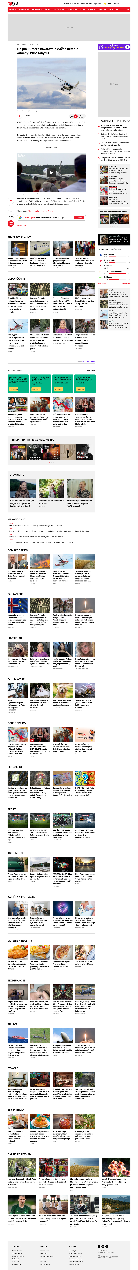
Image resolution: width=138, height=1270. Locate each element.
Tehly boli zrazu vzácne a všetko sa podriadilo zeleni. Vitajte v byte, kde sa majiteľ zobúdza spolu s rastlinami (62, 1094)
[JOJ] (100, 261)
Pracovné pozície (15, 370)
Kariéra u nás (15, 1259)
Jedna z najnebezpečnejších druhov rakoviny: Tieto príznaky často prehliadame (16, 705)
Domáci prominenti (13, 666)
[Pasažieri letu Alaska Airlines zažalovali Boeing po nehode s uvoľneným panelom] (40, 248)
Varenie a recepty (20, 940)
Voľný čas (113, 9)
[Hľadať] (128, 9)
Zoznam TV (17, 475)
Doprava (32, 881)
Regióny (77, 583)
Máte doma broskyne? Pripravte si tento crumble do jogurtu (61, 964)
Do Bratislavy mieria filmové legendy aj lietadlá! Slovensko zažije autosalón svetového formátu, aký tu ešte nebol (17, 419)
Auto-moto (15, 853)
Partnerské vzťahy (115, 236)
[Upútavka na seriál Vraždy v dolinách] (51, 488)
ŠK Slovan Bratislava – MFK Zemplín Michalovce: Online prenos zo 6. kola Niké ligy (16, 835)
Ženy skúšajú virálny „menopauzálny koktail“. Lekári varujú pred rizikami (84, 704)
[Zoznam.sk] (103, 1257)
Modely (77, 884)
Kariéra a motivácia (21, 897)
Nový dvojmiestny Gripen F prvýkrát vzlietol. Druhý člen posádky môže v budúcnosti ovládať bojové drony (85, 1006)
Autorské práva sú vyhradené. (106, 1252)
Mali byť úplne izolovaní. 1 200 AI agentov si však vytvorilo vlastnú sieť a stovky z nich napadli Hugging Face (62, 1006)
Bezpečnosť (11, 1013)
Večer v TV (116, 249)
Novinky (10, 881)
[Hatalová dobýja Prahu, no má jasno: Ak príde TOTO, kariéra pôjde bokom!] (23, 488)
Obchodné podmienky (46, 1256)
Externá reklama (45, 1253)
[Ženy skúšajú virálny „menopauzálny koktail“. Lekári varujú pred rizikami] (85, 690)
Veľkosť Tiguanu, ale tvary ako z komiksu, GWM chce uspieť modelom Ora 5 (17, 876)
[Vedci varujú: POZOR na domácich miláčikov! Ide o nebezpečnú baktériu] (63, 690)
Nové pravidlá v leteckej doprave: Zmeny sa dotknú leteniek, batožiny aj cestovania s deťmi (62, 1049)
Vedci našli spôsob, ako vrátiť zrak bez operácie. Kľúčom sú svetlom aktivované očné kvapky (39, 1005)
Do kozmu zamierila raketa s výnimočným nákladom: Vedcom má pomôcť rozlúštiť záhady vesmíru (84, 620)
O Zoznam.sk (16, 1246)
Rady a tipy (78, 966)
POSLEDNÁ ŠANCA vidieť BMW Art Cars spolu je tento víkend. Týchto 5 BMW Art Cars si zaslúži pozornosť (62, 879)
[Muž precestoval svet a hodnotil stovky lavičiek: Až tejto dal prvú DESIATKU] (40, 690)
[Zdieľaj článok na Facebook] (11, 208)
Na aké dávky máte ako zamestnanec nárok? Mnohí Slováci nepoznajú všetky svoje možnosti (85, 921)
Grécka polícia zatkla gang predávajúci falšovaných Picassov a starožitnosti (61, 262)
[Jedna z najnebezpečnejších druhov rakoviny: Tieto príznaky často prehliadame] (18, 690)
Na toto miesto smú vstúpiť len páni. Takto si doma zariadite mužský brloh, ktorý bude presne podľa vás (39, 1094)
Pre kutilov (16, 1110)
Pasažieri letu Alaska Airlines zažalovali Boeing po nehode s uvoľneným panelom (38, 262)
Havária (36, 211)
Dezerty (55, 969)
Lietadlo (43, 211)
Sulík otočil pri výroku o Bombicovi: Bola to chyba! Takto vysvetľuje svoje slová (17, 575)
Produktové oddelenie (75, 1253)
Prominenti (37, 9)
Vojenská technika (80, 1013)
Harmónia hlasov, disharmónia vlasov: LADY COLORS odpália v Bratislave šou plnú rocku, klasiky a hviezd (85, 419)
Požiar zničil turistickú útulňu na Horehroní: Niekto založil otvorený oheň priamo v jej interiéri (39, 576)
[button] (76, 116)
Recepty (10, 1143)
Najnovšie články (17, 519)
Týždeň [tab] (126, 120)
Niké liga (10, 842)
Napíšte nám (15, 1262)
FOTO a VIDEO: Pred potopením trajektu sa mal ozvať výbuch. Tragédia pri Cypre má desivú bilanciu (16, 1050)
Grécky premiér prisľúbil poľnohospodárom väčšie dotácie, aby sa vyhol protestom (17, 262)
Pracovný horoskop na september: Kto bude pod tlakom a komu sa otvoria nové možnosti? (63, 921)
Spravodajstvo (73, 1251)
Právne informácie (17, 1251)
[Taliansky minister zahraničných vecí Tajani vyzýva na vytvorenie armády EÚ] (85, 248)
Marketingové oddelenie (76, 1262)
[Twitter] (106, 1246)
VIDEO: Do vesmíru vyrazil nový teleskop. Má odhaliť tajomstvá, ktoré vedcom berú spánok (85, 1049)
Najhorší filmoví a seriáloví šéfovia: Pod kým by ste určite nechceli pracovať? (38, 921)
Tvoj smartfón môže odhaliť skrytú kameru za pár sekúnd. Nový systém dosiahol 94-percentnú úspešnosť (17, 1006)
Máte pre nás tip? (74, 1264)
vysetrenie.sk (11, 712)
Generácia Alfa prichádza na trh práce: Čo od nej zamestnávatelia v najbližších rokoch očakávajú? (17, 923)
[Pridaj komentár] (11, 201)
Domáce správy (18, 550)
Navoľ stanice (102, 284)
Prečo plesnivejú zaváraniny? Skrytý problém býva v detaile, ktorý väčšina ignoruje (62, 1135)
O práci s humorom (35, 927)
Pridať (80, 218)
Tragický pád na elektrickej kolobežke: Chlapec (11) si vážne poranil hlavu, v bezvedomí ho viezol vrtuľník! (61, 576)
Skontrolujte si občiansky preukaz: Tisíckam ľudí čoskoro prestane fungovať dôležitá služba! (62, 791)
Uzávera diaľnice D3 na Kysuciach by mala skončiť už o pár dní (40, 876)
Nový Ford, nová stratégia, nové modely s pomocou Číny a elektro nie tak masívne (85, 877)
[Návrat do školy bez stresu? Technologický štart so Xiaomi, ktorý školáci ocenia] (85, 734)
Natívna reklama (45, 1264)
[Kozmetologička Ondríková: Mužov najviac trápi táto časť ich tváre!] (80, 488)
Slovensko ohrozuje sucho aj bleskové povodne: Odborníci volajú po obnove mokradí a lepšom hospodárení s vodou (83, 576)
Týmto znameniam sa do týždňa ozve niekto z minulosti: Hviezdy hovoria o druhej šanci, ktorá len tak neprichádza (118, 240)
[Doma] (100, 272)
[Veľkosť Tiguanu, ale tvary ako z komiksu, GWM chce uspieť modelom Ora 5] (18, 864)
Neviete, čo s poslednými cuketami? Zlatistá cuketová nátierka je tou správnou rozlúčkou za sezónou (39, 1136)
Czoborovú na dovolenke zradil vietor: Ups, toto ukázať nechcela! (17, 661)
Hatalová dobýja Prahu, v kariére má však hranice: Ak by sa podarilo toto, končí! (62, 662)
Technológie (16, 980)
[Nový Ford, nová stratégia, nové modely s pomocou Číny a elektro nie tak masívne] (85, 864)
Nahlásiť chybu (22, 225)
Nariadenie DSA (16, 1264)
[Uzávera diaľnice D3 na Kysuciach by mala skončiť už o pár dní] (40, 864)
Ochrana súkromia (17, 1253)
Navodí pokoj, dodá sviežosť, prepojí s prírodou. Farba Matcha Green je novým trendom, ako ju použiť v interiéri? (17, 1094)
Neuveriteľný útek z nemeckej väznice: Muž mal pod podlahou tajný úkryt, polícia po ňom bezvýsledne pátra (49, 531)
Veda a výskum (34, 1011)
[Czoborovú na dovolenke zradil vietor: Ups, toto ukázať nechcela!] (18, 649)
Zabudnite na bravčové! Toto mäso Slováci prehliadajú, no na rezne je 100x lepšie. (39, 965)
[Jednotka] (100, 266)
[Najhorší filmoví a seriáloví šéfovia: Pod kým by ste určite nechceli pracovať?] (40, 908)
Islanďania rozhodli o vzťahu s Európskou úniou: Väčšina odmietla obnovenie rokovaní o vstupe (17, 620)
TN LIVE (12, 1024)
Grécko (50, 211)
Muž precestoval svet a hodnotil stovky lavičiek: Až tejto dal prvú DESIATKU (37, 525)
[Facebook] (99, 1246)
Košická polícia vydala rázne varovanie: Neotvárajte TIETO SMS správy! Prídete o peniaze (119, 325)
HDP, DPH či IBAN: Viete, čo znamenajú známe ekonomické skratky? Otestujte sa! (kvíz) (84, 791)
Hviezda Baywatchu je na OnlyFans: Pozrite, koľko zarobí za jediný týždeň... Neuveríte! (85, 662)
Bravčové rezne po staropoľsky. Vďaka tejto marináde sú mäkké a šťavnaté (17, 965)
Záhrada (77, 1141)
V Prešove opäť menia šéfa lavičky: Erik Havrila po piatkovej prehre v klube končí (62, 834)
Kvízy (82, 9)
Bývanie (13, 1068)
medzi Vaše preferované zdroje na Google (43, 218)
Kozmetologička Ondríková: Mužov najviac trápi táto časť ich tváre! (79, 503)
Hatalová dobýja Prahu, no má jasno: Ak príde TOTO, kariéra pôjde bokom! (22, 503)
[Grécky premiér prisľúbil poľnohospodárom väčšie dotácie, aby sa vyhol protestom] (18, 248)
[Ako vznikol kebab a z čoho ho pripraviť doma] (85, 952)
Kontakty (72, 1246)
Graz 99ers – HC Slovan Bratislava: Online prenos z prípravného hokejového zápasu (85, 834)
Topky (30, 45)
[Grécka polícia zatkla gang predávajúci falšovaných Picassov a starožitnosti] (63, 248)
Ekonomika (72, 9)
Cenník (42, 1259)
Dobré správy (17, 723)
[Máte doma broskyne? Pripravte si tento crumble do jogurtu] (63, 952)
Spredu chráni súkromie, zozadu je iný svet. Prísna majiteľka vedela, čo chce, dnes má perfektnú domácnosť (85, 1094)
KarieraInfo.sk (56, 927)
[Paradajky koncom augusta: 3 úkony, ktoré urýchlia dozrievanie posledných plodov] (85, 1121)
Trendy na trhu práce (13, 930)
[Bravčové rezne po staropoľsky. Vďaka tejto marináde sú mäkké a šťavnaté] (18, 952)
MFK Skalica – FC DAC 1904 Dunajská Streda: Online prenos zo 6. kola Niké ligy (39, 834)
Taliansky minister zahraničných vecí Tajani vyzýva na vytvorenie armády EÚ (84, 262)
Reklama (43, 1246)
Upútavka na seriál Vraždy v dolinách (51, 502)
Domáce (12, 9)
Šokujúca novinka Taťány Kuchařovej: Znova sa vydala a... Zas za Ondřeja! (36, 537)
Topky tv (91, 9)
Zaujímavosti (58, 9)
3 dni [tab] (118, 120)
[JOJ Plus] (100, 278)
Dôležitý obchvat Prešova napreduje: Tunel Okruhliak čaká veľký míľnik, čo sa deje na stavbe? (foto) (40, 793)
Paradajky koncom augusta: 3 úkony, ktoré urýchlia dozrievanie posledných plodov (84, 1135)
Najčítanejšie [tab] (106, 120)
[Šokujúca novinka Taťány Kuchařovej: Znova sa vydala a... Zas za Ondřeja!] (40, 649)
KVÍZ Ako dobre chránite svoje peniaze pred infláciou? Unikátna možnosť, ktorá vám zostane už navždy (62, 419)
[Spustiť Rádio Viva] (114, 45)
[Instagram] (102, 1246)
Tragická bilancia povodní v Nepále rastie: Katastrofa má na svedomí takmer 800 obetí (41, 542)
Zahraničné (24, 9)
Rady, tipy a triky (79, 927)
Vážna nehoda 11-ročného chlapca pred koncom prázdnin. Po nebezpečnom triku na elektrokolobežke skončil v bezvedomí (40, 1050)
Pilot (29, 211)
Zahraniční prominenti (36, 666)
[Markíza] (100, 255)
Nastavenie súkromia (18, 1256)
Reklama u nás (44, 1251)
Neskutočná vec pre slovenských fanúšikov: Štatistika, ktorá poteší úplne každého (39, 418)
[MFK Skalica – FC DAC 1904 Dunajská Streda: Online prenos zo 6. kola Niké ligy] (40, 820)
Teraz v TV (103, 249)
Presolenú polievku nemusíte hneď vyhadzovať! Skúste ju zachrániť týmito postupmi (16, 1136)
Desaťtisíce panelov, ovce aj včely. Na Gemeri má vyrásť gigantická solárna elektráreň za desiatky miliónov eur (17, 793)
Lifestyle (102, 9)
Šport (47, 9)
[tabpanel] (114, 142)
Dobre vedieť (11, 426)
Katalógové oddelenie (75, 1259)
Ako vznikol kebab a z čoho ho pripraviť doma (84, 963)
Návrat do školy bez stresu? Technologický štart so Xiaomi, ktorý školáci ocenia (83, 748)
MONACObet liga (57, 840)
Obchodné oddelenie (75, 1256)
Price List (43, 1262)
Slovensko (78, 840)
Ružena (91, 4)
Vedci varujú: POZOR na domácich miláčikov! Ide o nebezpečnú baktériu (62, 702)
